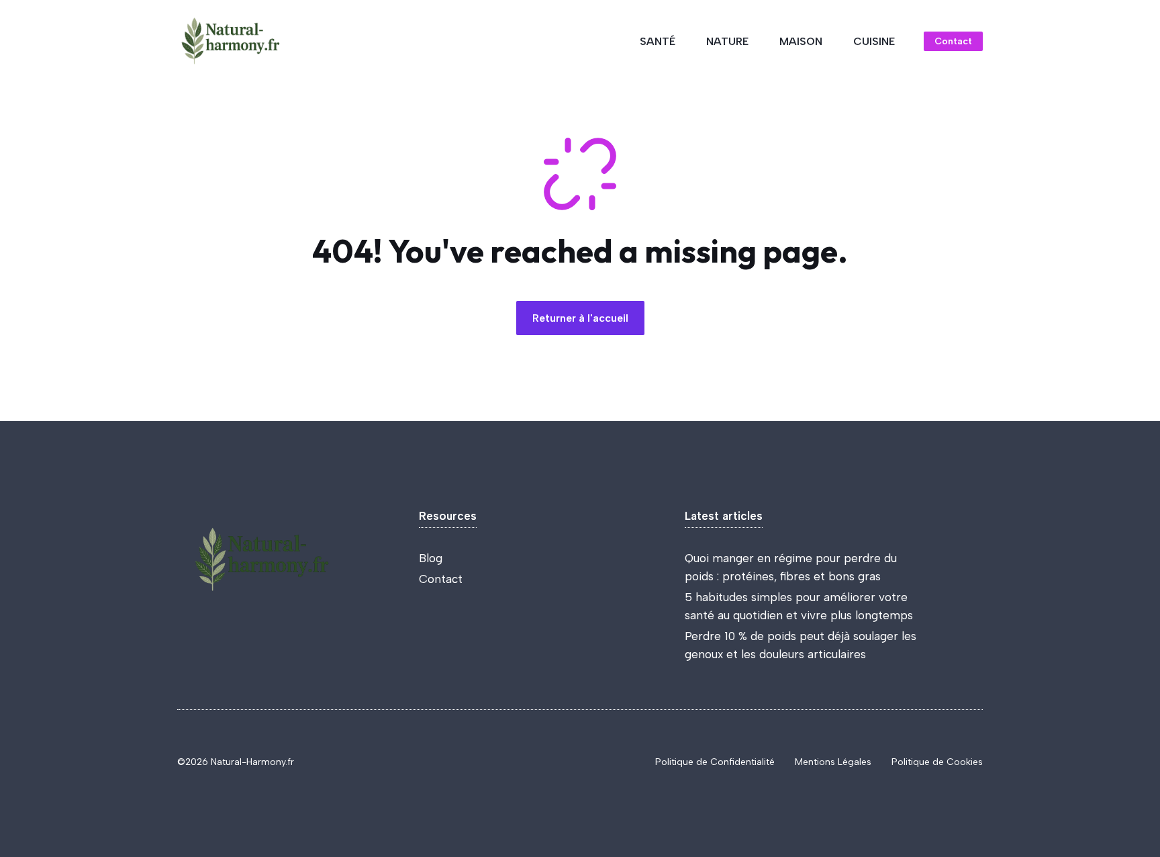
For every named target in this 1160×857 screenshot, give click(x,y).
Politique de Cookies (937, 762)
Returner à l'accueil (580, 318)
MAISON (800, 41)
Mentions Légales (833, 762)
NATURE (727, 41)
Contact (953, 41)
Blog (430, 558)
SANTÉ (657, 41)
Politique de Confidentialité (715, 762)
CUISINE (874, 41)
